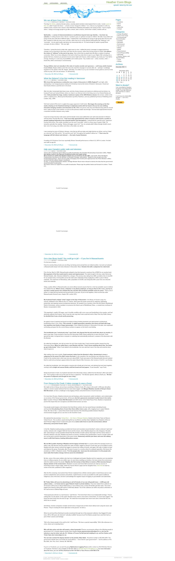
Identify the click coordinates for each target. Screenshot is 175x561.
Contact (119, 29)
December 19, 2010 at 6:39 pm (54, 145)
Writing (61, 22)
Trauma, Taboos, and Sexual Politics (123, 57)
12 (117, 77)
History (119, 47)
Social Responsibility (74, 385)
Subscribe (120, 27)
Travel (119, 59)
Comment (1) (73, 145)
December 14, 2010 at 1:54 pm (54, 254)
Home (119, 23)
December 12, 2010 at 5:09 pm (54, 379)
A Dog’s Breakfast (122, 34)
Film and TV (63, 385)
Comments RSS (127, 557)
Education (120, 42)
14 (121, 77)
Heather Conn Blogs (118, 2)
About (119, 25)
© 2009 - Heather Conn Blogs (52, 557)
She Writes (52, 24)
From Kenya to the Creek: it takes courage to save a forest (68, 383)
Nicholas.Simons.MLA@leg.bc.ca (88, 548)
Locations (120, 22)
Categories (54, 3)
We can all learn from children (56, 20)
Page (45, 3)
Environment (55, 385)
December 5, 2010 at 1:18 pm (53, 553)
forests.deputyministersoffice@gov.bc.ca (89, 531)
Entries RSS (118, 557)
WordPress (46, 559)
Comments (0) (74, 74)
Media (53, 151)
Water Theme (55, 559)
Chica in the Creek (122, 35)
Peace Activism (121, 51)
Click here (100, 465)
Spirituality (55, 22)
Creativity (120, 40)
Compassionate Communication (121, 38)
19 (117, 79)
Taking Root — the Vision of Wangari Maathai (74, 418)
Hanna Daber (64, 559)
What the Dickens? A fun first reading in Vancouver (64, 78)
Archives (63, 3)
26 (117, 80)
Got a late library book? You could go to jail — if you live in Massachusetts (74, 259)
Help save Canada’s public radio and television (62, 149)
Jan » (121, 82)
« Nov (117, 82)
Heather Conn (70, 22)
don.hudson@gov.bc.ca (59, 535)
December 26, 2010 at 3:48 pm (54, 74)
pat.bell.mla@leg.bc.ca (91, 533)
